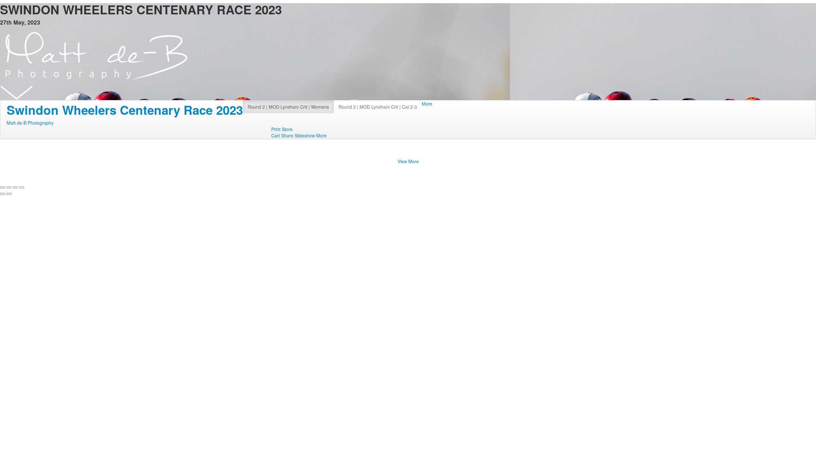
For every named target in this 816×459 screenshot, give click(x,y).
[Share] (8, 187)
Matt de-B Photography (30, 123)
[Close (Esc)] (2, 187)
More (427, 103)
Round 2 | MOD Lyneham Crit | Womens (288, 107)
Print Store (282, 129)
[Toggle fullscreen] (15, 187)
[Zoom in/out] (21, 187)
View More (408, 161)
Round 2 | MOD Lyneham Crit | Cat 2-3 (378, 107)
